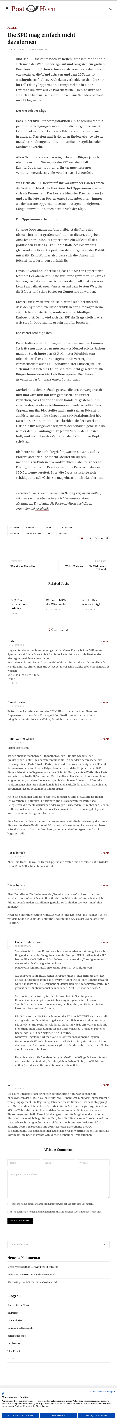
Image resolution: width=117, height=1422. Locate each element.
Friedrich (32, 527)
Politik (12, 28)
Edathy (14, 527)
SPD (50, 533)
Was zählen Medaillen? (24, 566)
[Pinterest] (107, 538)
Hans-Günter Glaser (20, 738)
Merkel (15, 533)
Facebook (42, 508)
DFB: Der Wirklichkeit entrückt (19, 604)
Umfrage (22, 90)
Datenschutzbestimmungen (102, 1391)
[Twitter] (5, 76)
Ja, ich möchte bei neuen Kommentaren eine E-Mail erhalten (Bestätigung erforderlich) (56, 1211)
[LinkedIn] (5, 84)
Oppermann (34, 533)
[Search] (110, 8)
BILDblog (12, 1312)
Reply (106, 641)
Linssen (67, 527)
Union (63, 533)
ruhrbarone (13, 1343)
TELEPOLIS (13, 1351)
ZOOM (10, 1358)
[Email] (5, 92)
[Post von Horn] (33, 8)
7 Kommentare (38, 49)
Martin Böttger (14, 1282)
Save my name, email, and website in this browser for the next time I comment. (52, 1203)
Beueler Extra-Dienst (18, 1305)
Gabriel (50, 527)
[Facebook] (5, 67)
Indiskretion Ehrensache (20, 1328)
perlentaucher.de (16, 1335)
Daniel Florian (17, 702)
